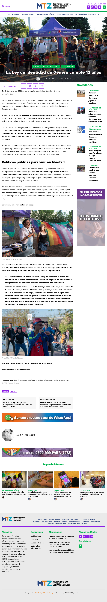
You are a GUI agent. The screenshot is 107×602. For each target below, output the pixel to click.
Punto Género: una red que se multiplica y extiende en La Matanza (92, 494)
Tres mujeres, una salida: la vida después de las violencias (14, 493)
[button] (5, 6)
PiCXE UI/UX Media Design (44, 593)
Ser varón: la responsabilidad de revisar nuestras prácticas (95, 137)
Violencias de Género (11, 490)
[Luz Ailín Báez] (38, 79)
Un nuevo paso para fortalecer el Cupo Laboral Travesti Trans (95, 155)
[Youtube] (99, 7)
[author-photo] (3, 497)
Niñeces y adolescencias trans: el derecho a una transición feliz (95, 116)
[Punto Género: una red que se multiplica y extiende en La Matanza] (92, 479)
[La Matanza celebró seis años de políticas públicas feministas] (81, 168)
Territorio (68, 67)
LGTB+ (13, 391)
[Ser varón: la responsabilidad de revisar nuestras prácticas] (81, 129)
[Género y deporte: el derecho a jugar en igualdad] (81, 93)
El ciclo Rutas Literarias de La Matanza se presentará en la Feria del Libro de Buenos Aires (55, 404)
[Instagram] (92, 7)
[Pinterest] (35, 86)
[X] (95, 7)
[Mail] (104, 7)
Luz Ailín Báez (49, 79)
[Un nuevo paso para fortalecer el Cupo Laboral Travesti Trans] (81, 149)
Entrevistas (93, 91)
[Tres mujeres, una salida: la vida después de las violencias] (14, 479)
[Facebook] (88, 7)
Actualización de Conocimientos (94, 128)
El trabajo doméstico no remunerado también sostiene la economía (40, 494)
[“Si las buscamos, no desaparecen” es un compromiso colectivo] (66, 479)
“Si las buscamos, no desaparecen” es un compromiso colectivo (63, 494)
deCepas (46, 596)
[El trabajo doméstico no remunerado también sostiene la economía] (40, 479)
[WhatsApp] (41, 86)
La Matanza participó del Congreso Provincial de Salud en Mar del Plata (17, 404)
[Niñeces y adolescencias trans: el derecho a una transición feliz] (81, 110)
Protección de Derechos (46, 67)
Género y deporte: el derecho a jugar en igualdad (93, 98)
